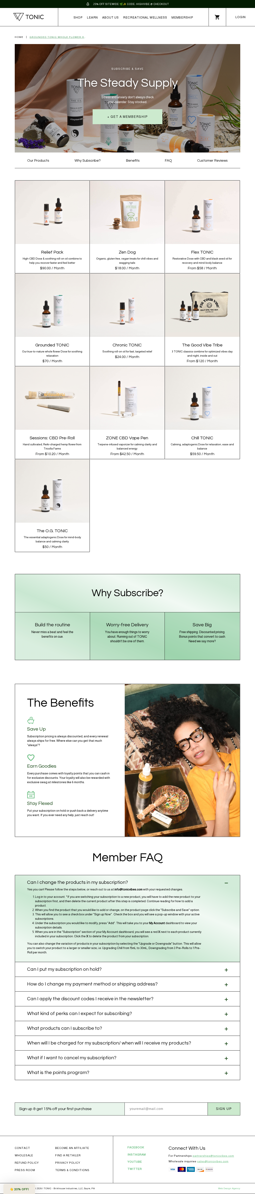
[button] (19, 1189)
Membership (182, 17)
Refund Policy (27, 1162)
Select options (202, 220)
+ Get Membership (52, 220)
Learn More (52, 207)
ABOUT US (110, 17)
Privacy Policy (67, 1162)
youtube (135, 1161)
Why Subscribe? (88, 160)
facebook (136, 1147)
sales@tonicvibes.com (213, 1161)
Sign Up (224, 1108)
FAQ (168, 160)
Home (19, 37)
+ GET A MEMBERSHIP (127, 116)
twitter (135, 1168)
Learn (92, 17)
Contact (22, 1148)
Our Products (38, 160)
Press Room (25, 1170)
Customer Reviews (212, 160)
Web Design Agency (229, 1188)
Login (240, 17)
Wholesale (24, 1155)
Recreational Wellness (145, 17)
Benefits (133, 160)
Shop (78, 17)
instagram (137, 1154)
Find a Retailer (68, 1155)
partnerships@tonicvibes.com (213, 1155)
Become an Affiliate (72, 1148)
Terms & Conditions (72, 1170)
